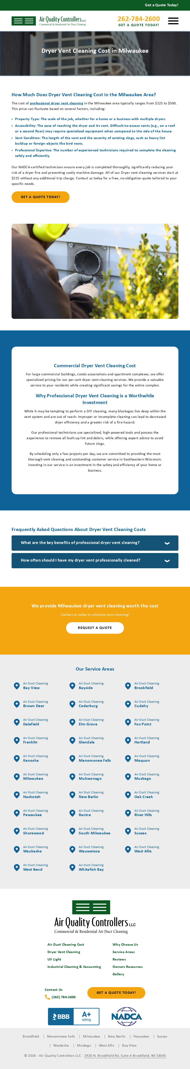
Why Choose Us (125, 945)
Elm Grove (91, 722)
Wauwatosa (91, 849)
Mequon (146, 759)
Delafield (35, 722)
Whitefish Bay (91, 868)
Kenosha (35, 759)
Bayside (91, 686)
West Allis (146, 849)
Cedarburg (91, 704)
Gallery (118, 974)
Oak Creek (146, 795)
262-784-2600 (139, 21)
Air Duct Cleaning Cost (66, 945)
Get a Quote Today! (40, 197)
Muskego (146, 777)
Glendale (91, 740)
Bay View (35, 686)
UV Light (54, 959)
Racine (91, 813)
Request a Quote (95, 628)
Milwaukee (35, 777)
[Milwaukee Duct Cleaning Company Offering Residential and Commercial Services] (95, 917)
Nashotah (35, 795)
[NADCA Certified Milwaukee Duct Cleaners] (126, 1017)
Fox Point (146, 722)
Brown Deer (35, 704)
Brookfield (146, 686)
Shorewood (35, 831)
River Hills (146, 813)
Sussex (146, 831)
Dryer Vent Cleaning (64, 952)
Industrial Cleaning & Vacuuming (74, 967)
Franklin (35, 740)
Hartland (146, 740)
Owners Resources (127, 967)
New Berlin (91, 795)
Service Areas (124, 952)
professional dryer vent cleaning (56, 103)
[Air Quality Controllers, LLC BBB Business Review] (73, 1017)
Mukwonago (91, 777)
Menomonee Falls (95, 759)
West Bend (35, 868)
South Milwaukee (95, 831)
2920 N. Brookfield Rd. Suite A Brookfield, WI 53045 (125, 1056)
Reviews (119, 959)
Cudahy (146, 704)
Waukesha (35, 849)
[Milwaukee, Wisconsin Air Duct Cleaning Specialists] (49, 21)
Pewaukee (35, 813)
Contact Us (53, 990)
